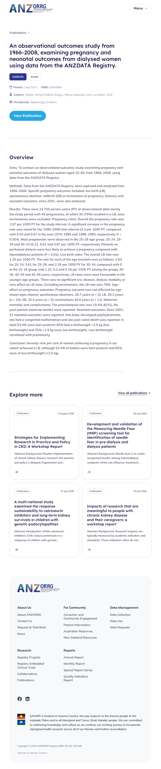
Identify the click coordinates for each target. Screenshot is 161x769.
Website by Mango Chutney (32, 752)
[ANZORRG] (31, 8)
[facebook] (19, 699)
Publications (17, 33)
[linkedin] (27, 699)
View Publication (28, 116)
